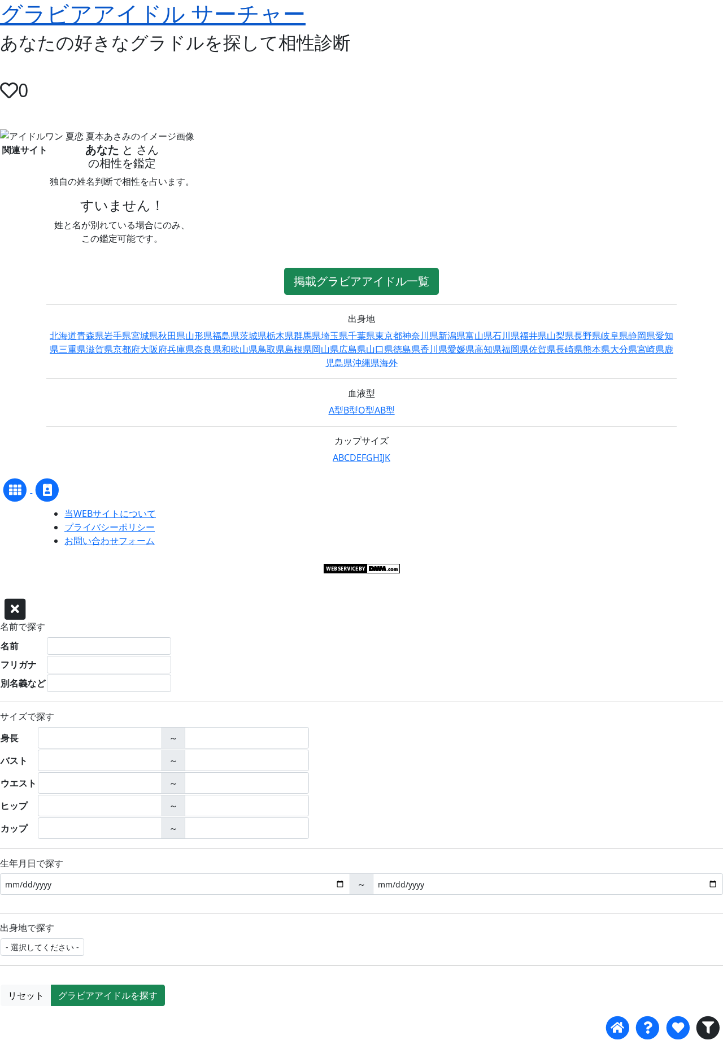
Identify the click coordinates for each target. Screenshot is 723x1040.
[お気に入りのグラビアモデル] (677, 1028)
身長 (10, 738)
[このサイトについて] (648, 1028)
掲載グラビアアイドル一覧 (361, 281)
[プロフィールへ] (47, 489)
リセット (26, 995)
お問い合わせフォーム (109, 540)
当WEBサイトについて (110, 513)
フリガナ (19, 664)
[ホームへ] (618, 1028)
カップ (14, 828)
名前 (10, 645)
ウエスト (19, 783)
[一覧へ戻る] (16, 489)
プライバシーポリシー (109, 527)
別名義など (23, 683)
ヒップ (14, 805)
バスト (14, 760)
